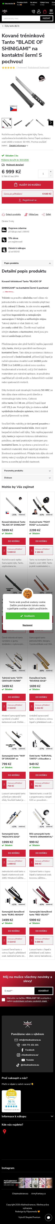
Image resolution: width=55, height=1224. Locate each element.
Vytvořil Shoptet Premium (29, 1217)
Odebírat (43, 990)
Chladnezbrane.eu (20, 1193)
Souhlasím (29, 616)
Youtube (30, 1060)
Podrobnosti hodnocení (38, 67)
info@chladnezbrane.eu (30, 1040)
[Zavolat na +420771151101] (33, 12)
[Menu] (51, 11)
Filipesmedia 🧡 (33, 1211)
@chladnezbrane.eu (30, 1065)
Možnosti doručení (15, 164)
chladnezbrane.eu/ (29, 1055)
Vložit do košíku (30, 185)
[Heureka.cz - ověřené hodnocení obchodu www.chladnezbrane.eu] (11, 1100)
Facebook (29, 1050)
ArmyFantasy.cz (38, 1193)
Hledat (46, 18)
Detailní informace (17, 145)
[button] (14, 548)
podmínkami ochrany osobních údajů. (30, 1001)
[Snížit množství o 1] (50, 176)
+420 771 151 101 (29, 1045)
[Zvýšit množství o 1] (50, 172)
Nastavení (27, 625)
